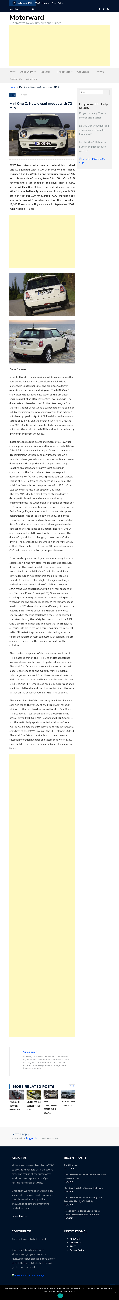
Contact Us (15, 79)
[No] (115, 1292)
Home (12, 71)
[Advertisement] (59, 45)
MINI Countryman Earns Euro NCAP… (50, 1107)
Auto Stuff (26, 71)
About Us (31, 79)
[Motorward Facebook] (99, 9)
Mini (13, 95)
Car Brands (83, 71)
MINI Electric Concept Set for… (34, 1106)
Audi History (70, 1165)
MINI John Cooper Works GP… (15, 1106)
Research (45, 71)
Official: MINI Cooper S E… (68, 1103)
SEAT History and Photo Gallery (49, 3)
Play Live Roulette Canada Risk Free (83, 1188)
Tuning (100, 71)
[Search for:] (18, 9)
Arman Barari (30, 1052)
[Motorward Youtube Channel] (108, 9)
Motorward (26, 17)
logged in (31, 1138)
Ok (60, 1295)
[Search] (33, 9)
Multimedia (63, 71)
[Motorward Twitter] (103, 9)
